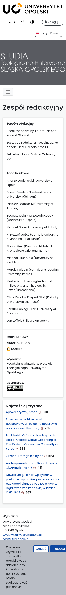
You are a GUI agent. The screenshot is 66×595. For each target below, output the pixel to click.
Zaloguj (53, 22)
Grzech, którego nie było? (24, 456)
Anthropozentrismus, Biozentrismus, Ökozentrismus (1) (31, 465)
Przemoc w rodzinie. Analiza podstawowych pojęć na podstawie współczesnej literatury (31, 423)
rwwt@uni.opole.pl (16, 539)
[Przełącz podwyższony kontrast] (32, 22)
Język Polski (49, 33)
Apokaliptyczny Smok (21, 412)
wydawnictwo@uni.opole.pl (22, 535)
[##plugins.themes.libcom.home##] (33, 62)
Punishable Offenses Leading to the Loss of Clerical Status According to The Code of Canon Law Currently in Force (32, 442)
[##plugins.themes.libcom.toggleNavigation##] (8, 92)
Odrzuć (41, 549)
